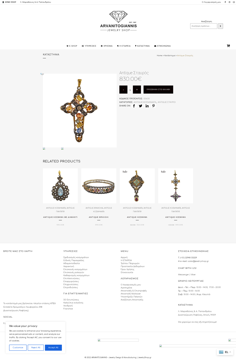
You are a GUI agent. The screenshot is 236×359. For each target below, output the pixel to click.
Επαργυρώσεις (71, 281)
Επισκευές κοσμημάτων (75, 269)
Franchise (68, 309)
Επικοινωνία (127, 272)
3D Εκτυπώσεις (71, 300)
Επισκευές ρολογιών (73, 272)
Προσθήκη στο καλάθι (158, 89)
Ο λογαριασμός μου (131, 285)
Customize (18, 348)
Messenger (183, 275)
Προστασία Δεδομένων (132, 266)
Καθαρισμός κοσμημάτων (76, 275)
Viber (193, 275)
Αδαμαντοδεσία (71, 263)
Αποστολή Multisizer (131, 294)
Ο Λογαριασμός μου (211, 2)
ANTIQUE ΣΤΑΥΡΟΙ (166, 102)
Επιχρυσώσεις (70, 284)
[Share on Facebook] (134, 106)
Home (159, 56)
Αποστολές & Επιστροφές (134, 291)
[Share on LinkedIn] (147, 106)
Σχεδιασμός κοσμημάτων (76, 257)
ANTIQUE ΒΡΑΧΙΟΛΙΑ (94, 208)
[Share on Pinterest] (153, 106)
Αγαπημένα (126, 288)
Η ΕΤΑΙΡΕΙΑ (126, 260)
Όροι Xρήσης (127, 269)
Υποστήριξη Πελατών (131, 297)
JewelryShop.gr (145, 357)
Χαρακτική (68, 266)
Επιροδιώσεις (70, 287)
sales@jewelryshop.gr (198, 261)
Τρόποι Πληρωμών (130, 263)
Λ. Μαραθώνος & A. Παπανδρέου (35, 2)
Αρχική (124, 257)
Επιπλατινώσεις (71, 278)
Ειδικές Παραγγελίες (73, 260)
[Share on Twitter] (140, 106)
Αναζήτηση (206, 21)
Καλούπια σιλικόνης (73, 303)
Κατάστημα (169, 56)
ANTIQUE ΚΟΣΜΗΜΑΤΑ (145, 102)
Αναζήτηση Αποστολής (132, 300)
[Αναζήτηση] (220, 26)
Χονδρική (68, 306)
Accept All (53, 348)
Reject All (35, 348)
